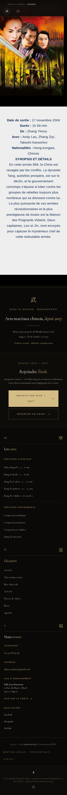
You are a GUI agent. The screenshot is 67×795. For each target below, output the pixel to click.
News (7, 605)
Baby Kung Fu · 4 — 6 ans (17, 467)
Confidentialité (40, 752)
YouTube (7, 728)
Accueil (8, 570)
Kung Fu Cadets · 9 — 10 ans (18, 481)
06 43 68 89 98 (11, 653)
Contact (8, 759)
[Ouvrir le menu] (17, 11)
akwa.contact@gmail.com (17, 669)
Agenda (8, 612)
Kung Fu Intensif (12, 536)
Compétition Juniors (15, 522)
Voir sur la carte (18, 698)
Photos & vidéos (12, 598)
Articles (8, 591)
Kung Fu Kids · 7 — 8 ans (16, 474)
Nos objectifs (11, 584)
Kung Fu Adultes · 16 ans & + (18, 495)
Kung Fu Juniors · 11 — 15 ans (18, 488)
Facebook (8, 714)
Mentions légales (14, 752)
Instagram (8, 721)
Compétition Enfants (15, 515)
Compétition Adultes (15, 529)
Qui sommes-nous (13, 577)
